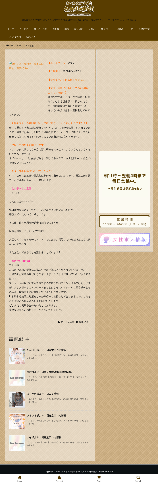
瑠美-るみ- (80, 79)
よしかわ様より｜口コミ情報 (43, 393)
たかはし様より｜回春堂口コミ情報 (46, 350)
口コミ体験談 (28, 45)
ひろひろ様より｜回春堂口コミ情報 (46, 415)
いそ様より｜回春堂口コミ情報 (44, 437)
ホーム (12, 45)
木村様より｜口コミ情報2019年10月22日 (49, 372)
